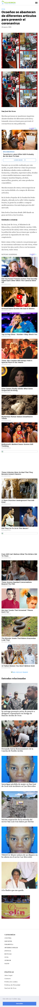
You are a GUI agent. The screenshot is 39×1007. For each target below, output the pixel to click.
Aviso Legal (8, 975)
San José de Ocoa (10, 988)
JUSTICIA (8, 951)
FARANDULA (9, 944)
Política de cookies (11, 982)
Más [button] (19, 999)
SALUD (7, 963)
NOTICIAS (8, 954)
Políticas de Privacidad (12, 985)
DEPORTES (8, 941)
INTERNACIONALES (11, 948)
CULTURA (8, 938)
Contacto (8, 979)
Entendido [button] (19, 1003)
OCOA (3, 9)
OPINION (8, 960)
